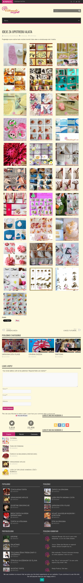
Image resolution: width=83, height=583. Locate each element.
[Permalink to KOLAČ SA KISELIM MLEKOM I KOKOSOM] (47, 518)
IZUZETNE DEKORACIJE (20, 505)
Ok (42, 580)
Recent (21, 434)
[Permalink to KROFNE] (6, 541)
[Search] (79, 10)
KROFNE (14, 537)
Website (5, 401)
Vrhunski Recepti (13, 35)
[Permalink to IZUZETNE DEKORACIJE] (6, 510)
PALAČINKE (15, 544)
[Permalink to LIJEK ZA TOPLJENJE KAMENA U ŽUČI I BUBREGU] (5, 475)
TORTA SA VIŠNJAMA (19, 521)
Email (4, 395)
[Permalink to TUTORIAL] (5, 443)
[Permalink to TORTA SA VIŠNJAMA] (6, 526)
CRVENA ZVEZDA (19, 1)
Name (4, 389)
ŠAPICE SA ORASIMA (60, 489)
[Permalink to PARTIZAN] (68, 352)
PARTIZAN (59, 354)
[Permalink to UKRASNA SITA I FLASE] (15, 352)
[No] (80, 577)
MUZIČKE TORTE (17, 568)
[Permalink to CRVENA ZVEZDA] (41, 352)
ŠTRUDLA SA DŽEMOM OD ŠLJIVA (24, 560)
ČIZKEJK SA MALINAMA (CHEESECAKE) (23, 454)
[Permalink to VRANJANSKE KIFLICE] (5, 467)
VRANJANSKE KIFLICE (17, 462)
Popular (8, 434)
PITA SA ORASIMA (59, 521)
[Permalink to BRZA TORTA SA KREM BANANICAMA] (6, 518)
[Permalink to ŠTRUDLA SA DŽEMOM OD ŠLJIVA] (6, 565)
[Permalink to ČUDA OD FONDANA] (5, 451)
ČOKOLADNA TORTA (19, 489)
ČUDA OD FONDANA (16, 446)
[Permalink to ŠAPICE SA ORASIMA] (47, 494)
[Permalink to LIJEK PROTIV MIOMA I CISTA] (47, 502)
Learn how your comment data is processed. (41, 414)
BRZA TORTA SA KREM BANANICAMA (19, 514)
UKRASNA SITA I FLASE (11, 354)
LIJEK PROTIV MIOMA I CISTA (63, 497)
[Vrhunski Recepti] (11, 12)
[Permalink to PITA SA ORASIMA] (47, 526)
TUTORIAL (13, 438)
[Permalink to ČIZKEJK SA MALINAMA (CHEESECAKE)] (5, 459)
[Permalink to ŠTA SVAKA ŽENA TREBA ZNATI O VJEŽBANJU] (6, 557)
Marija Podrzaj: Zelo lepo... (60, 568)
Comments (34, 434)
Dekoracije (24, 35)
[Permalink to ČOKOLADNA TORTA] (6, 494)
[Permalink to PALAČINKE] (6, 549)
